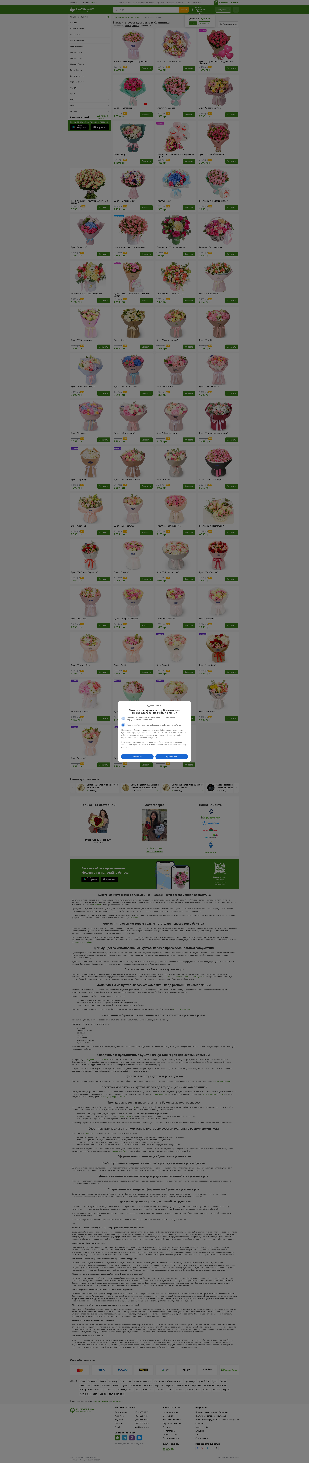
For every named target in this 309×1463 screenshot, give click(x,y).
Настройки (137, 756)
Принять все (171, 756)
